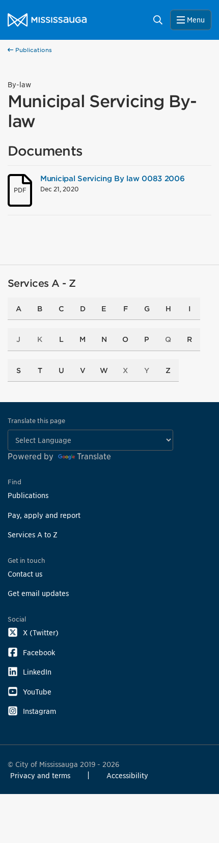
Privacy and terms (40, 775)
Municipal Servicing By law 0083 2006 (112, 178)
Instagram (39, 711)
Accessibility (127, 775)
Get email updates (38, 593)
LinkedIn (37, 671)
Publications (32, 50)
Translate (94, 456)
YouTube (37, 691)
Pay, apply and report (44, 515)
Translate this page (36, 421)
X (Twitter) (41, 632)
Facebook (39, 652)
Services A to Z (33, 534)
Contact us (25, 573)
